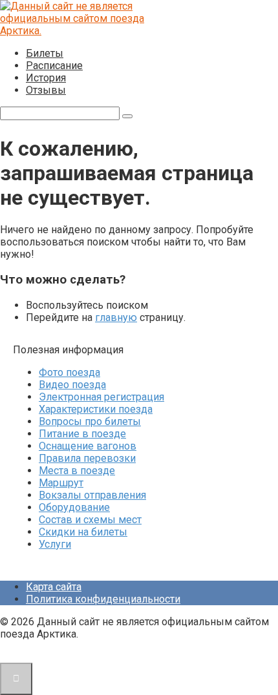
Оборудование (74, 507)
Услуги (55, 544)
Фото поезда (69, 372)
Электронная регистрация (101, 397)
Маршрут (61, 483)
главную (116, 317)
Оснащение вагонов (87, 446)
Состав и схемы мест (90, 519)
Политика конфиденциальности (103, 599)
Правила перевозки (87, 458)
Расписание (54, 65)
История (46, 78)
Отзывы (46, 90)
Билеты (44, 53)
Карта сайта (53, 587)
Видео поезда (72, 385)
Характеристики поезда (96, 409)
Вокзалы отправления (92, 495)
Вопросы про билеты (90, 421)
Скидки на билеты (83, 532)
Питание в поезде (82, 434)
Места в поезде (77, 470)
